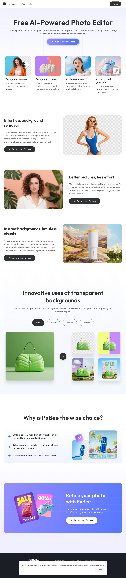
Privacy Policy (98, 565)
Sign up (115, 4)
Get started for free (65, 41)
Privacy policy (60, 560)
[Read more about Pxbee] (9, 3)
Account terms (75, 560)
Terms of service (90, 560)
